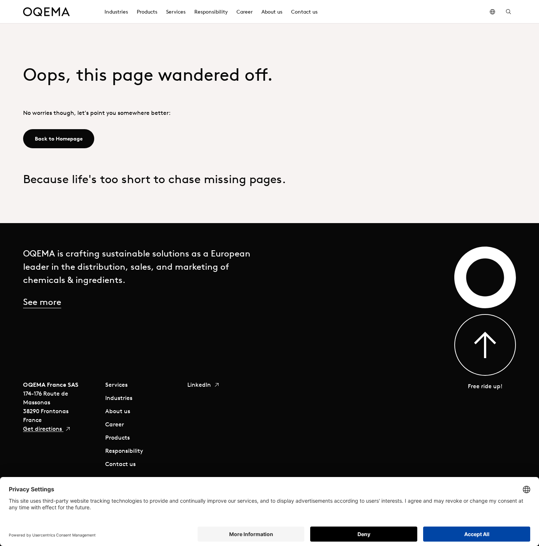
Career (114, 424)
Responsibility (124, 450)
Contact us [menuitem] (304, 11)
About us (117, 411)
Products (117, 437)
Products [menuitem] (147, 11)
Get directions (43, 428)
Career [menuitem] (244, 11)
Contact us (120, 463)
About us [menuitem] (271, 11)
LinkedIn (199, 384)
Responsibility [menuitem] (211, 11)
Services (116, 384)
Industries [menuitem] (116, 11)
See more (42, 301)
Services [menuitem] (176, 11)
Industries (118, 397)
